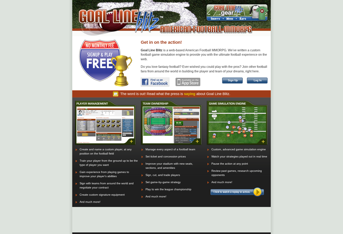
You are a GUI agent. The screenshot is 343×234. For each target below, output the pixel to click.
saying (189, 94)
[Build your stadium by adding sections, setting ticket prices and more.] (171, 144)
